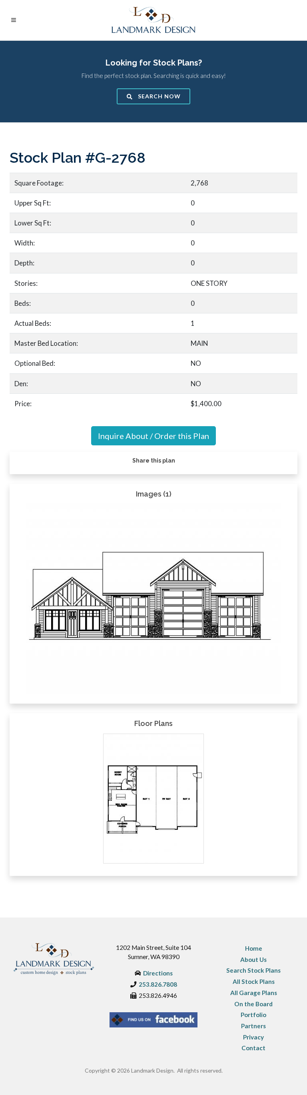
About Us (253, 959)
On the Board (253, 1003)
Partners (253, 1025)
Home (253, 948)
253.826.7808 (158, 984)
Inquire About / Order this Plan (153, 436)
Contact (253, 1047)
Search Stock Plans (253, 970)
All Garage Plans (253, 992)
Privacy (253, 1037)
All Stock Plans (254, 981)
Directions (158, 973)
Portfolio (253, 1014)
